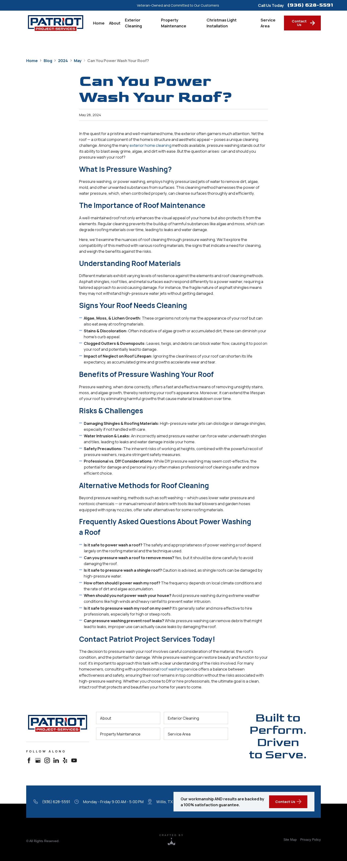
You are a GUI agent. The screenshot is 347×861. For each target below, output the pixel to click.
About (105, 718)
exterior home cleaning (150, 145)
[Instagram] (47, 760)
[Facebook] (29, 760)
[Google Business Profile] (38, 760)
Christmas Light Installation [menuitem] (222, 23)
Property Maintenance (120, 734)
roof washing (171, 669)
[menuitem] (290, 839)
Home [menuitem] (99, 23)
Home (32, 60)
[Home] (57, 723)
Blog (48, 60)
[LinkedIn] (56, 760)
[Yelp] (65, 760)
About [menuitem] (114, 23)
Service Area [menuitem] (268, 23)
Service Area (179, 734)
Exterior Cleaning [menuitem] (133, 23)
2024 (63, 60)
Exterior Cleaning (183, 718)
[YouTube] (74, 760)
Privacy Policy (310, 839)
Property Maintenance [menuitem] (173, 23)
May (77, 60)
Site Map (290, 839)
